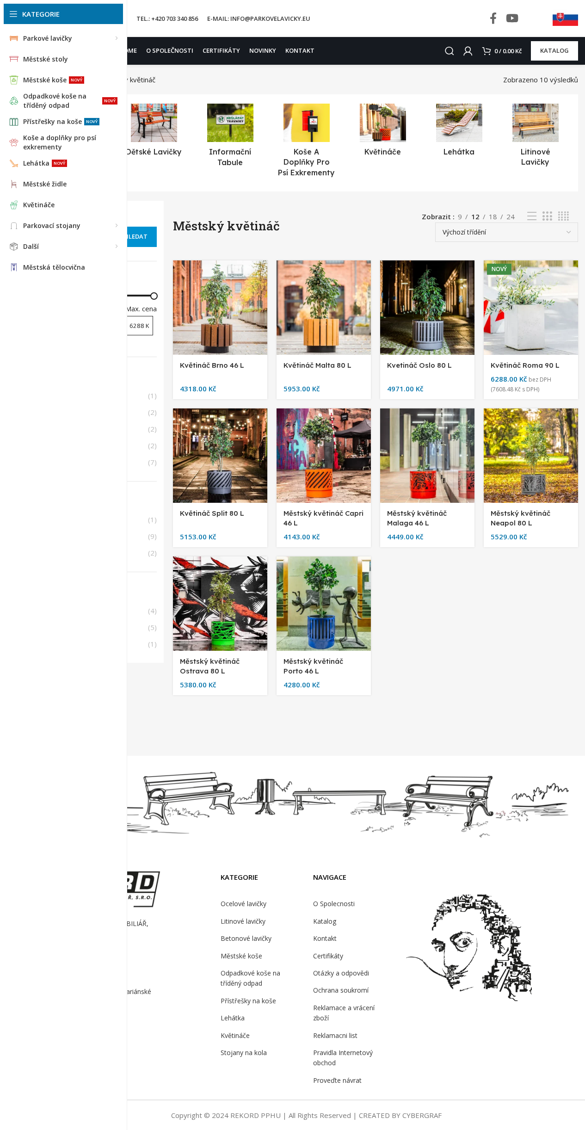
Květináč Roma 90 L (525, 365)
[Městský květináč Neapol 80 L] (531, 455)
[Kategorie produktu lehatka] (459, 132)
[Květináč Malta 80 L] (324, 307)
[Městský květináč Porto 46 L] (324, 603)
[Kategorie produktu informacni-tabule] (230, 138)
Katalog (324, 921)
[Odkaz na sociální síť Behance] (533, 18)
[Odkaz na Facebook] (493, 18)
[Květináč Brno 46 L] (220, 307)
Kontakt (325, 938)
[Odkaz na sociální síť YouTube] (512, 18)
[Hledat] (449, 51)
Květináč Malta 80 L (317, 365)
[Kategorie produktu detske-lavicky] (153, 132)
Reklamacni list (335, 1035)
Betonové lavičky (246, 938)
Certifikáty (328, 955)
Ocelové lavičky (243, 903)
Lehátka (233, 1017)
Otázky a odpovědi (341, 973)
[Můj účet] (468, 51)
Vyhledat (132, 236)
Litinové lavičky (243, 921)
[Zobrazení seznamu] (531, 216)
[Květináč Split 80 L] (220, 455)
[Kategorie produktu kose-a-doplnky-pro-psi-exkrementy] (306, 143)
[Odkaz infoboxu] (565, 18)
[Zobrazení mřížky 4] (563, 216)
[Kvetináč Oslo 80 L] (427, 307)
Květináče (235, 1035)
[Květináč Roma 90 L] (531, 307)
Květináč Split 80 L (212, 513)
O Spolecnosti (334, 903)
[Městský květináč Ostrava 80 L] (220, 603)
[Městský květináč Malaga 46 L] (427, 455)
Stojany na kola (244, 1052)
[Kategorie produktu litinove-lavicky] (535, 138)
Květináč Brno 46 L (212, 365)
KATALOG (554, 50)
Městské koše (241, 955)
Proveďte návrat (337, 1080)
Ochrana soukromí (341, 990)
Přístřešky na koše (248, 1000)
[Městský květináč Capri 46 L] (324, 455)
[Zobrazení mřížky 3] (547, 216)
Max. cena (141, 308)
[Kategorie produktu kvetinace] (382, 133)
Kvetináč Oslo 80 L (419, 365)
